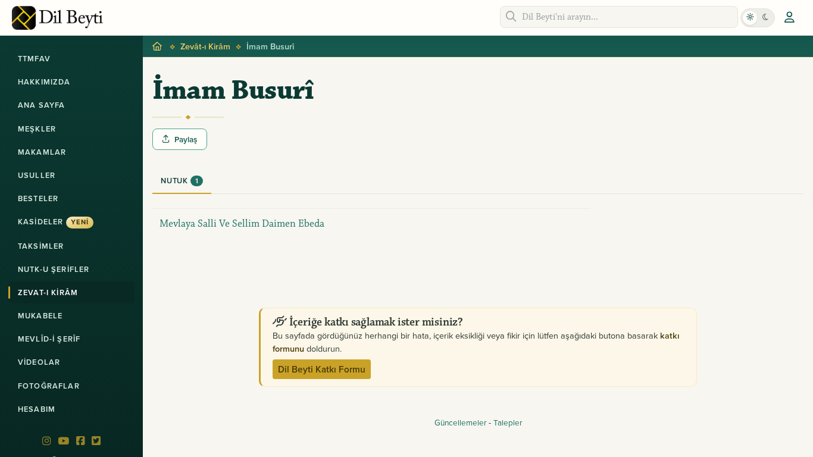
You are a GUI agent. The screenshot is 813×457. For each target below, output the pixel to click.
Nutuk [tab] (179, 180)
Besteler (38, 198)
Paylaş (185, 139)
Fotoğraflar (49, 386)
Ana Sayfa (41, 105)
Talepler (507, 422)
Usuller (36, 175)
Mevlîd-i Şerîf (49, 339)
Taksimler (41, 246)
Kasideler (53, 221)
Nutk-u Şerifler (53, 269)
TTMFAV (34, 58)
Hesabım (36, 409)
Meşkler (37, 128)
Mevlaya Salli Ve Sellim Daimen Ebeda (242, 223)
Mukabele (40, 315)
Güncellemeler (460, 422)
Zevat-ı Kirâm (48, 292)
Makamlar (42, 152)
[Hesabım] (789, 18)
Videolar (39, 362)
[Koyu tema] (765, 18)
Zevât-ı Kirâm (205, 46)
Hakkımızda (44, 81)
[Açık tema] (750, 18)
